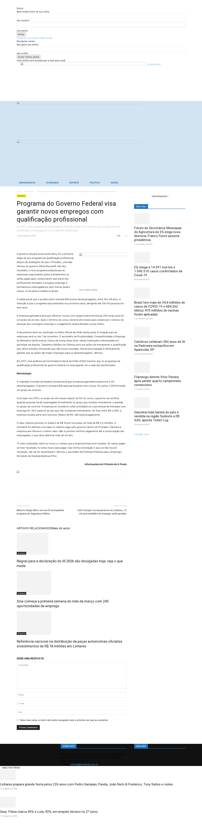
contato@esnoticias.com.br (84, 764)
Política (95, 182)
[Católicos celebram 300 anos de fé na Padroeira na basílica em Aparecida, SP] (159, 332)
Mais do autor (61, 528)
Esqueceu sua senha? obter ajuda (34, 37)
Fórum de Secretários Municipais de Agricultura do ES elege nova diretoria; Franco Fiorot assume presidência (158, 234)
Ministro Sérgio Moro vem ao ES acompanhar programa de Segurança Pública (40, 512)
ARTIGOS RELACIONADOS (34, 528)
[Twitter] (27, 243)
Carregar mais (141, 434)
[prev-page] (17, 653)
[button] (181, 105)
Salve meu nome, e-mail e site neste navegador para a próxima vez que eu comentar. (64, 720)
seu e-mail (22, 53)
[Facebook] (20, 243)
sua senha (22, 30)
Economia (52, 182)
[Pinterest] (34, 243)
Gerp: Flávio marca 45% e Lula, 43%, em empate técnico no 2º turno (49, 812)
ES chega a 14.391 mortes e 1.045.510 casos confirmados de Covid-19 (158, 271)
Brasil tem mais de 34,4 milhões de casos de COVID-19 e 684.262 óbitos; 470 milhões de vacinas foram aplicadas (159, 308)
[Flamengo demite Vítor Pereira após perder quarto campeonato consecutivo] (159, 367)
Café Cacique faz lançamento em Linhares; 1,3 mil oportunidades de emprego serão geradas (102, 512)
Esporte (74, 182)
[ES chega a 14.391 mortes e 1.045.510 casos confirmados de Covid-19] (159, 257)
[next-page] (19, 653)
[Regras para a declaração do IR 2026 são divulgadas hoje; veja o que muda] (72, 544)
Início (19, 191)
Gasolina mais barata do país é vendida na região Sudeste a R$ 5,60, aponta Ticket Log (156, 416)
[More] (49, 243)
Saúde (114, 182)
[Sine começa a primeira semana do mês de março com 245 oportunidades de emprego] (72, 583)
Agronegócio (27, 182)
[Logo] (80, 103)
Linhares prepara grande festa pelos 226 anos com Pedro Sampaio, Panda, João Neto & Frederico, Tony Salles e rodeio (86, 784)
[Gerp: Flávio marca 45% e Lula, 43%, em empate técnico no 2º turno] (101, 802)
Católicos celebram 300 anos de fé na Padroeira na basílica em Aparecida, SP (159, 346)
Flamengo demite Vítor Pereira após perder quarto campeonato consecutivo (157, 381)
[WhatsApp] (42, 243)
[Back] (17, 4)
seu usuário (23, 20)
